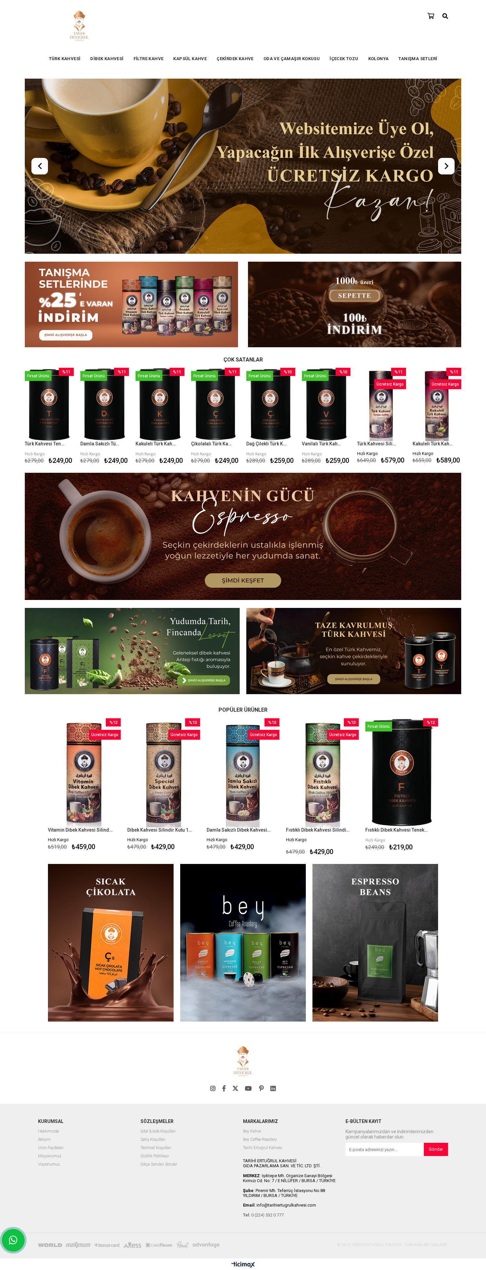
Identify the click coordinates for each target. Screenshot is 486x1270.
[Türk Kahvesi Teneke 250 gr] (49, 404)
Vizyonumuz (49, 1164)
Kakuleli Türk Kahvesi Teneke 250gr (156, 443)
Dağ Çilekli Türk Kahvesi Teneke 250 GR (266, 443)
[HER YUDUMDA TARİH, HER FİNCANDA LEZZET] (243, 167)
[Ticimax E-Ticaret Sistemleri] (243, 1265)
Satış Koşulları (153, 1140)
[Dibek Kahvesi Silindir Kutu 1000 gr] (163, 772)
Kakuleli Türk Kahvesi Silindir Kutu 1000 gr (433, 443)
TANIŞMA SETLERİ (417, 58)
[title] (131, 305)
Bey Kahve (252, 1131)
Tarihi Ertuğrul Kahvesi (262, 1148)
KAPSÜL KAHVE (190, 58)
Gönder (436, 1149)
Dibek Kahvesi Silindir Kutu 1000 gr (159, 830)
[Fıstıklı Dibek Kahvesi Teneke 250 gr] (401, 772)
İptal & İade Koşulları (158, 1131)
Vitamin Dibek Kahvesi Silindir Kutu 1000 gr (80, 830)
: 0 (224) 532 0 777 (263, 1215)
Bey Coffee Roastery (260, 1140)
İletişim (44, 1140)
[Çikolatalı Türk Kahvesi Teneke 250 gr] (215, 404)
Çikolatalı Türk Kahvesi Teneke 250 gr (211, 443)
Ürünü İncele (58, 417)
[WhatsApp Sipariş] (13, 1240)
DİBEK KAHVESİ (106, 58)
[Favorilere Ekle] (49, 417)
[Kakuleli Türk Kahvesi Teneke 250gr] (160, 404)
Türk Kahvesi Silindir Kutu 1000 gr (377, 443)
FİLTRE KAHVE (149, 58)
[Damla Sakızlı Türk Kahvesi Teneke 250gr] (104, 404)
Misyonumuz (49, 1156)
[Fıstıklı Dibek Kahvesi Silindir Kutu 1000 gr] (322, 772)
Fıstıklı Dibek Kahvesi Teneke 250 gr (397, 830)
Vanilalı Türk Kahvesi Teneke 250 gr (322, 443)
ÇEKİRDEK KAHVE (235, 58)
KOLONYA (378, 58)
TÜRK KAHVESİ (65, 58)
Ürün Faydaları (50, 1148)
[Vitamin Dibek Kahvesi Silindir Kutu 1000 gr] (84, 772)
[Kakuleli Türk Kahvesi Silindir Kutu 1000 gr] (437, 404)
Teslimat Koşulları (156, 1148)
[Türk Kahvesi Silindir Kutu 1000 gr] (381, 404)
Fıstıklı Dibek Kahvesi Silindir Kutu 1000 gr (318, 830)
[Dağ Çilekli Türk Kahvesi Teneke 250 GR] (270, 404)
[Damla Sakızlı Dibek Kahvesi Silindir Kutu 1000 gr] (243, 772)
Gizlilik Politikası (155, 1156)
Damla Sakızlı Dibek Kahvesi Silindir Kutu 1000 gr (239, 830)
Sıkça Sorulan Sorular (159, 1164)
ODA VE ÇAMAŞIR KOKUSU (291, 58)
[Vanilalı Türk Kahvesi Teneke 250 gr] (326, 404)
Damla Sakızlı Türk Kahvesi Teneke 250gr (100, 443)
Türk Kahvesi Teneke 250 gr (45, 443)
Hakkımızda (48, 1131)
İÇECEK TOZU (344, 58)
